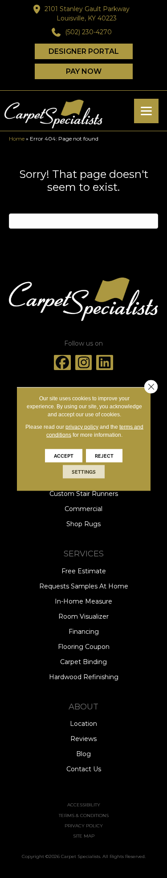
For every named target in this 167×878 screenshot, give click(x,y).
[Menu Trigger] (146, 111)
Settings (84, 472)
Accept (63, 456)
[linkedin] (104, 362)
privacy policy (81, 427)
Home (16, 138)
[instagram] (83, 362)
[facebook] (62, 362)
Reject (104, 456)
